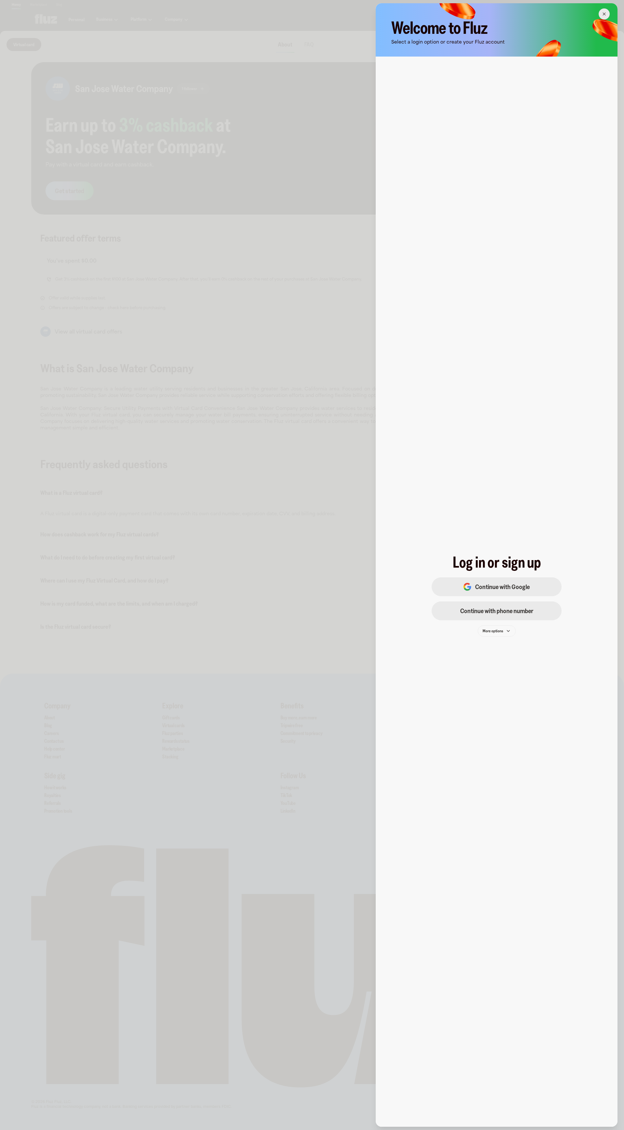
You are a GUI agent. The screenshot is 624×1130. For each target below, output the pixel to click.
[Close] (604, 14)
